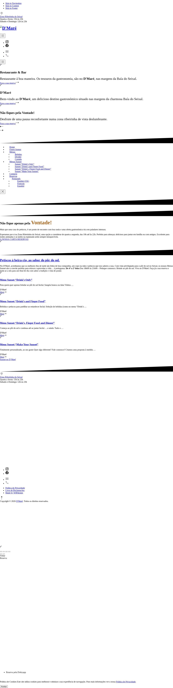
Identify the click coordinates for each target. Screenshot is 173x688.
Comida (18, 159)
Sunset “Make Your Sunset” (27, 171)
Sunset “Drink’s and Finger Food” (29, 166)
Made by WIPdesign (14, 493)
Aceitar (4, 687)
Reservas (13, 176)
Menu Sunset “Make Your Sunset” (19, 344)
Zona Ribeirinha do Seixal (11, 16)
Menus (12, 152)
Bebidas (18, 154)
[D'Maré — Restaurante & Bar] (8, 28)
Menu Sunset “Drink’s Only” (16, 279)
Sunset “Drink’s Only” (24, 164)
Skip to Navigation (13, 3)
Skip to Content (12, 6)
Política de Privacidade (15, 488)
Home (12, 147)
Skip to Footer (11, 8)
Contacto (13, 174)
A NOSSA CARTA (8, 239)
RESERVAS (22, 239)
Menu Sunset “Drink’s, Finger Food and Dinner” (27, 323)
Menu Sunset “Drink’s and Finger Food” (23, 301)
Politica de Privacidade (126, 682)
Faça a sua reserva (8, 83)
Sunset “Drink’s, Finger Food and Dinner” (33, 169)
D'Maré (19, 501)
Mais (2, 292)
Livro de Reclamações (14, 490)
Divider (18, 157)
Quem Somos (15, 149)
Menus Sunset (15, 162)
